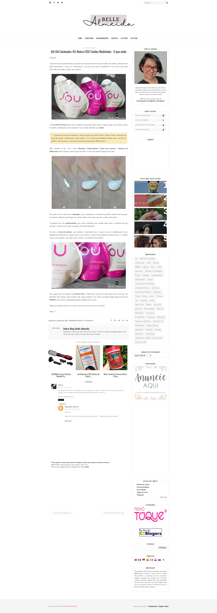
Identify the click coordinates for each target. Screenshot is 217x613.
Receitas (161, 317)
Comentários (88, 321)
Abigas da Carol (142, 492)
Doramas (155, 287)
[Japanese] (164, 560)
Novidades (139, 313)
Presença (151, 317)
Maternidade (150, 308)
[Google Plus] (115, 320)
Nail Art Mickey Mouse (146, 211)
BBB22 (138, 267)
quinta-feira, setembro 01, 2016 (73, 409)
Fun (136, 300)
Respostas (63, 404)
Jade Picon (139, 304)
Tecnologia (150, 333)
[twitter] (62, 3)
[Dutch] (156, 560)
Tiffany (60, 385)
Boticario (139, 271)
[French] (140, 560)
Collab (150, 279)
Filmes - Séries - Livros (144, 296)
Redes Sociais (152, 325)
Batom (156, 262)
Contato (114, 38)
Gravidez (144, 300)
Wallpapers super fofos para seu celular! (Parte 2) (149, 185)
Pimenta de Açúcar (143, 484)
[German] (144, 560)
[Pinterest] (123, 320)
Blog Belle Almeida (72, 407)
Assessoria (139, 262)
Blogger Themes (164, 606)
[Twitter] (119, 320)
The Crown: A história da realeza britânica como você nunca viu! (149, 227)
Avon (149, 262)
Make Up (138, 308)
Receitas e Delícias (143, 321)
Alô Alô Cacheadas (90, 48)
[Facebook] (111, 320)
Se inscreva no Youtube (145, 125)
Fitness (160, 296)
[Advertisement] (88, 490)
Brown (137, 275)
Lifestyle (157, 304)
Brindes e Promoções (153, 271)
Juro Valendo (141, 490)
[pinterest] (58, 3)
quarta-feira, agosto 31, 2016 (65, 387)
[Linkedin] (127, 320)
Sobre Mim (89, 38)
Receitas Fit (158, 321)
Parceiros (150, 313)
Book (159, 267)
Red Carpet (139, 325)
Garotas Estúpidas (143, 487)
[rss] (66, 3)
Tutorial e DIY (140, 342)
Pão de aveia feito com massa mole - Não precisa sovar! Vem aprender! (149, 200)
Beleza (146, 267)
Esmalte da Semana (143, 292)
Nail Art (160, 308)
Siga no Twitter (142, 129)
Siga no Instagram (143, 115)
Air (136, 258)
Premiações (140, 317)
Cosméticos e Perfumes (145, 283)
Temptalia (140, 495)
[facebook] (54, 3)
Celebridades (157, 275)
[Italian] (152, 560)
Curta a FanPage (142, 120)
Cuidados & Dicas (142, 287)
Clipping (124, 38)
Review (158, 329)
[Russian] (160, 560)
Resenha (149, 329)
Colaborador (140, 279)
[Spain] (148, 560)
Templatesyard (152, 606)
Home (80, 38)
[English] (136, 560)
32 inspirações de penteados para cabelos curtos (149, 239)
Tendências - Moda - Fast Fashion (148, 338)
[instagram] (50, 3)
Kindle (148, 304)
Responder (61, 400)
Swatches (139, 333)
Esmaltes (157, 292)
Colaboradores (102, 38)
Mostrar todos (163, 497)
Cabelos (146, 275)
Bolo (153, 267)
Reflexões (139, 329)
